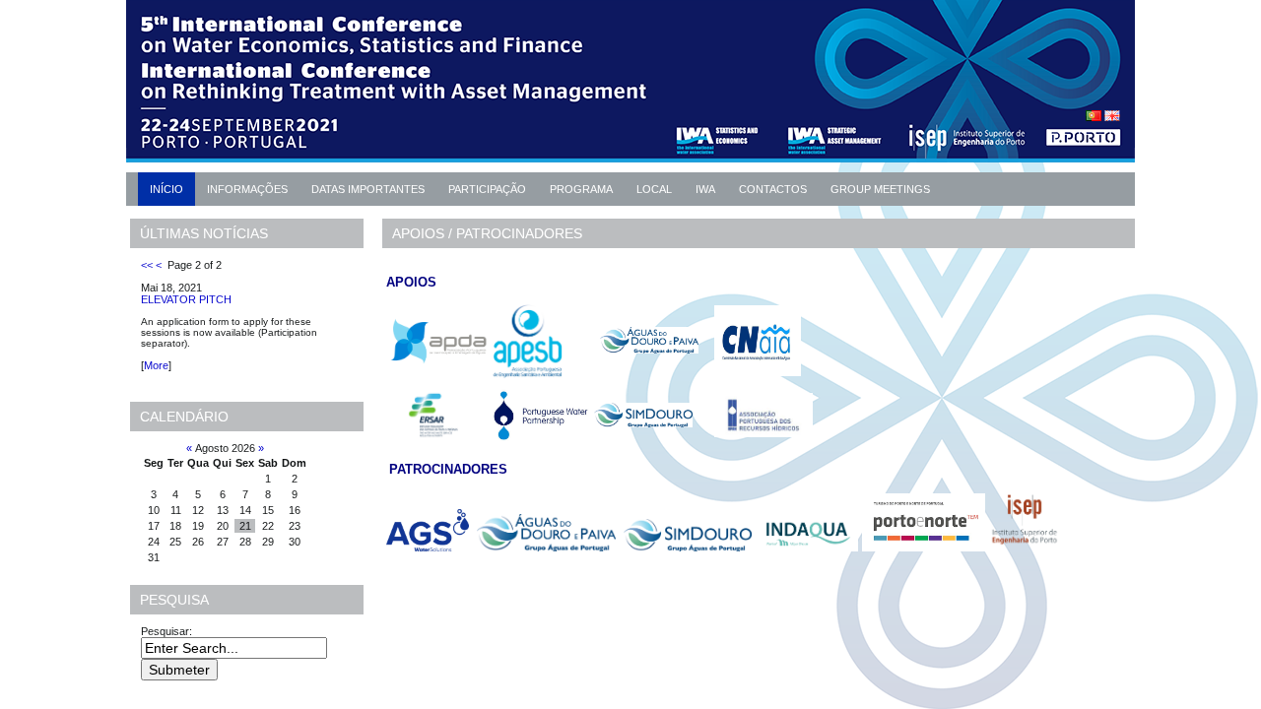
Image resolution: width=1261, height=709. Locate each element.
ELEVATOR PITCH (186, 299)
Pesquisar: (168, 631)
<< (147, 265)
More (156, 365)
